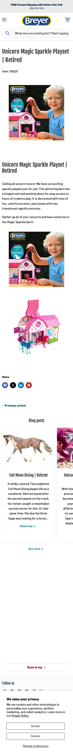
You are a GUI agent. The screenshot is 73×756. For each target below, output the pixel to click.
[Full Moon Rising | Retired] (28, 448)
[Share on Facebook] (5, 385)
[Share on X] (13, 385)
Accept (35, 726)
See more (34, 548)
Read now (26, 526)
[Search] (7, 33)
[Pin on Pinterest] (29, 385)
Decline (35, 736)
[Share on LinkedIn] (21, 385)
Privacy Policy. (20, 715)
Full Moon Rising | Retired (28, 475)
